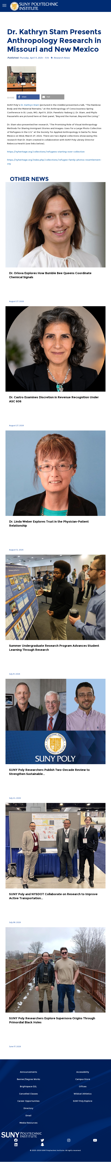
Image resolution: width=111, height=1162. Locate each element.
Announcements (28, 1072)
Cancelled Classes (28, 1093)
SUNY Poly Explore (82, 1101)
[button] (28, 96)
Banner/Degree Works (28, 1079)
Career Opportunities (28, 1101)
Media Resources (28, 1122)
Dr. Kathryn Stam (30, 105)
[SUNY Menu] (4, 5)
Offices (82, 1086)
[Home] (34, 6)
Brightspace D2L (28, 1086)
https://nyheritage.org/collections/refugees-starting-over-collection (46, 151)
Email (28, 1115)
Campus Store (82, 1079)
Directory (28, 1108)
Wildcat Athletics (82, 1093)
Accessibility (82, 1072)
